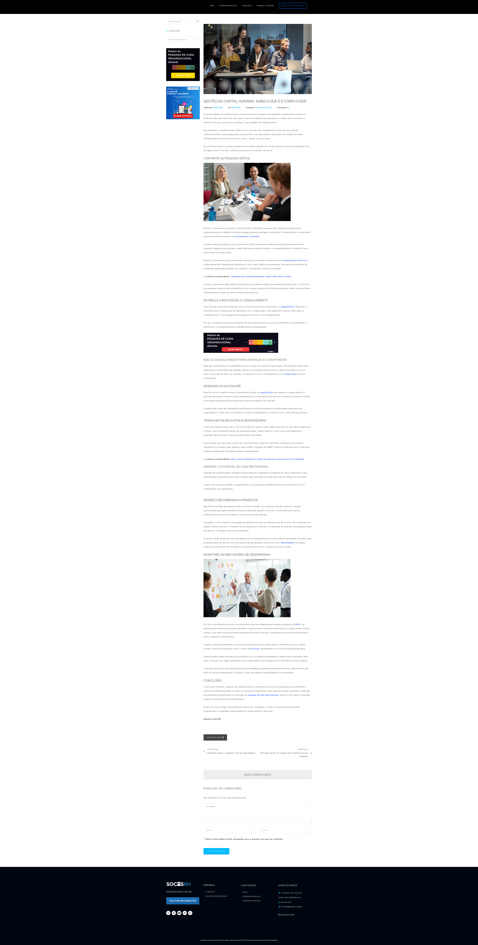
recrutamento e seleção (247, 236)
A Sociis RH (210, 892)
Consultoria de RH (263, 108)
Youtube (179, 913)
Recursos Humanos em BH (236, 940)
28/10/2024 (218, 108)
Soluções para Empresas (216, 896)
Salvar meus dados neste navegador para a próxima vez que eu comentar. (244, 839)
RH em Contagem (271, 940)
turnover (255, 649)
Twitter (168, 913)
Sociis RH (236, 108)
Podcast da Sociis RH (252, 901)
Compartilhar (214, 737)
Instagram (190, 913)
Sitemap (203, 940)
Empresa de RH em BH (216, 940)
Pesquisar (197, 21)
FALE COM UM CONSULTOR (292, 6)
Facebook (174, 913)
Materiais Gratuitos (251, 896)
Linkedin (185, 913)
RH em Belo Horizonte (255, 940)
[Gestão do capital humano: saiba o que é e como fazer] (258, 59)
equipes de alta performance (263, 695)
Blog (245, 892)
